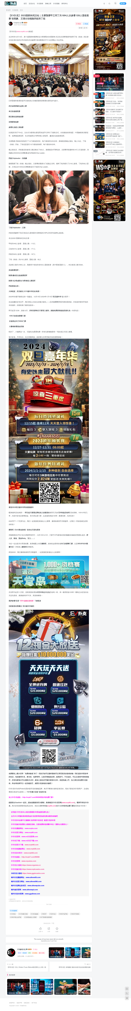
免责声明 (19, 1003)
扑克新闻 (40, 3)
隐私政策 (26, 1003)
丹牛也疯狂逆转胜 (26, 601)
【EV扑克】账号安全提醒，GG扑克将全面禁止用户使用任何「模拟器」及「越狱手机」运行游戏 (115, 121)
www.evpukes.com (29, 861)
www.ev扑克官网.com (30, 836)
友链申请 (12, 1003)
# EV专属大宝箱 (23, 914)
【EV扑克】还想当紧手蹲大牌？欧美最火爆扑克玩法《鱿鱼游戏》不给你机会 (114, 95)
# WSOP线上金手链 (15, 917)
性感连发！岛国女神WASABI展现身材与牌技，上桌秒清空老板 (115, 128)
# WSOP (44, 914)
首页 (25, 3)
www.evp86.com (22, 31)
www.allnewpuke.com (36, 885)
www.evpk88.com (33, 849)
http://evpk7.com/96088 (31, 797)
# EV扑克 (12, 914)
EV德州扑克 (17, 23)
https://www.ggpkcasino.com (33, 873)
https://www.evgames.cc (31, 865)
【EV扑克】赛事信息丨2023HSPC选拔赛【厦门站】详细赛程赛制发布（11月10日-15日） (114, 137)
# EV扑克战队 (34, 914)
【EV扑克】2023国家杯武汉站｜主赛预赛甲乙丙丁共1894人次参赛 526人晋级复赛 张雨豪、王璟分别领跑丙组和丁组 (49, 17)
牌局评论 (65, 3)
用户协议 (34, 1003)
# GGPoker (53, 914)
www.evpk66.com (31, 844)
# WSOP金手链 (63, 914)
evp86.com (51, 806)
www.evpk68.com (31, 853)
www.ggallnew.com (32, 893)
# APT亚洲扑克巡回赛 (46, 917)
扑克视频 (56, 3)
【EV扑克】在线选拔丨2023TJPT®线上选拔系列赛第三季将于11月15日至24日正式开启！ (114, 145)
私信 (86, 24)
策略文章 (48, 3)
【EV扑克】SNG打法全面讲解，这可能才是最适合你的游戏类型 (114, 152)
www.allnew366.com (33, 881)
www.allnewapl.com (30, 889)
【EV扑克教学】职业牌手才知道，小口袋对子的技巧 (114, 110)
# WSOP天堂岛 (75, 914)
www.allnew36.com (33, 877)
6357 (25, 953)
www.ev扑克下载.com (30, 840)
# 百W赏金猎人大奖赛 (30, 917)
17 (20, 953)
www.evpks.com (31, 828)
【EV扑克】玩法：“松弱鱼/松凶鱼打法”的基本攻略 (114, 102)
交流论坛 (32, 3)
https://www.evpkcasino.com (33, 869)
